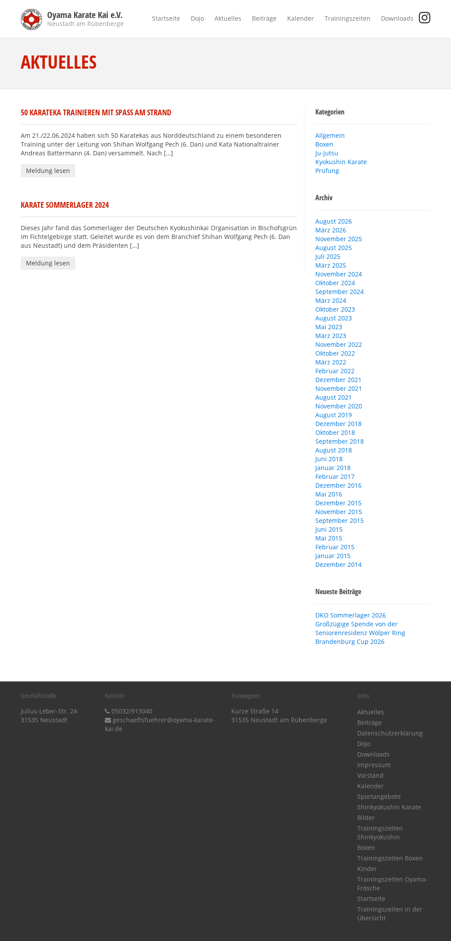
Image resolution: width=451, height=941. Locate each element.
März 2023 (330, 335)
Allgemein (330, 135)
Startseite (166, 18)
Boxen (324, 144)
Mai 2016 (328, 494)
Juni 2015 (329, 529)
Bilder (366, 817)
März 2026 (330, 230)
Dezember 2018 (338, 423)
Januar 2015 (333, 555)
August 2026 (333, 221)
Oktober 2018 (335, 432)
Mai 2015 (328, 538)
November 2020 (338, 406)
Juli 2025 (327, 256)
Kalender (300, 18)
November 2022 (338, 344)
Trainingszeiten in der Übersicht (389, 913)
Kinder (367, 868)
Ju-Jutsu (326, 153)
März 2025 (330, 265)
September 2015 (339, 520)
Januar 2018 (333, 467)
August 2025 (333, 247)
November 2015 (338, 511)
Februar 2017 (335, 476)
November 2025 (338, 239)
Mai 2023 (328, 327)
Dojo (197, 18)
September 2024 (339, 291)
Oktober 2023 (335, 309)
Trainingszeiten (347, 18)
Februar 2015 (335, 547)
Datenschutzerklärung (390, 733)
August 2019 (333, 415)
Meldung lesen (48, 170)
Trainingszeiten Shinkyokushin (380, 832)
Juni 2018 (329, 459)
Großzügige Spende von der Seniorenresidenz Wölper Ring (360, 628)
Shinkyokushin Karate (389, 807)
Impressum (374, 765)
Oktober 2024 (335, 283)
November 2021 (338, 388)
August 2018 (333, 450)
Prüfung (327, 170)
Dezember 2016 (338, 485)
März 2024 (330, 300)
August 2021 (333, 397)
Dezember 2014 (338, 564)
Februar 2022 (335, 371)
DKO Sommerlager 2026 (350, 615)
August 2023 (333, 318)
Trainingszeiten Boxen (390, 858)
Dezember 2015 (338, 503)
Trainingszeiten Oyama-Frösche (392, 883)
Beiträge (264, 18)
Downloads (397, 18)
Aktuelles (227, 18)
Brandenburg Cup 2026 (349, 641)
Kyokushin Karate (341, 162)
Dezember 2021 (338, 379)
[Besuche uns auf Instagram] (424, 21)
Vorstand (370, 775)
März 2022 (330, 362)
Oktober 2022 (335, 353)
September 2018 (339, 441)
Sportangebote (379, 796)
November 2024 (338, 274)
